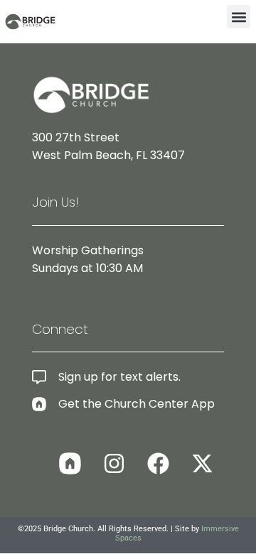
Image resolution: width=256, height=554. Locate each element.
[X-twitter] (202, 463)
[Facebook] (158, 463)
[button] (238, 16)
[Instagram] (114, 463)
